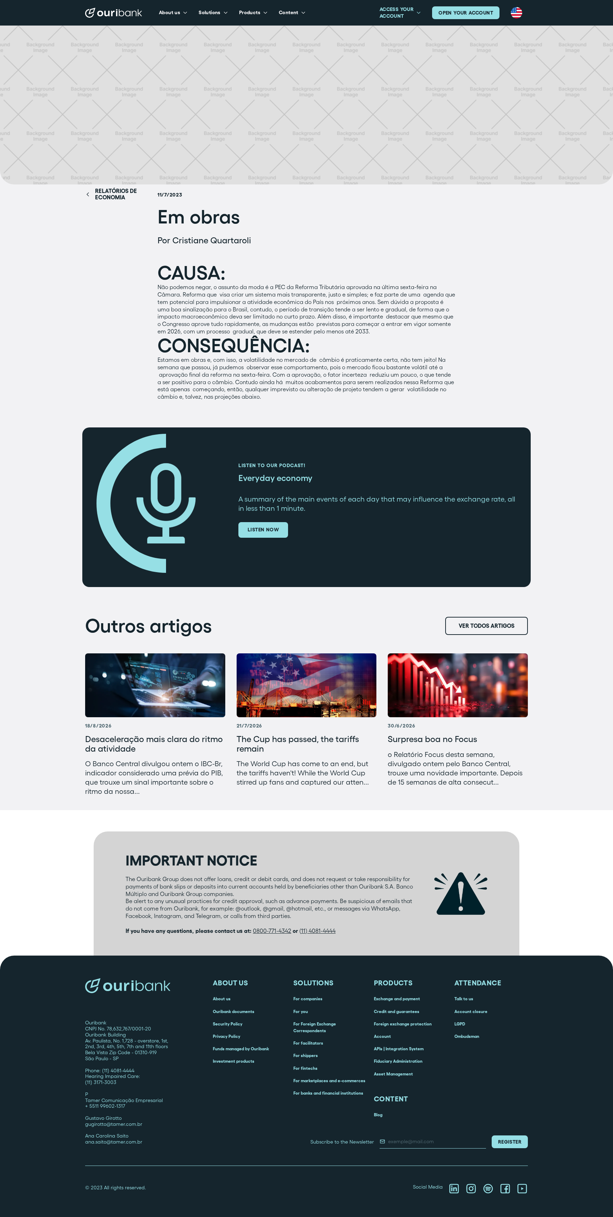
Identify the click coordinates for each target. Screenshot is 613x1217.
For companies (307, 998)
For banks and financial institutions (328, 1093)
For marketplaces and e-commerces (329, 1080)
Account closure (470, 1011)
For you (300, 1011)
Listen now (263, 529)
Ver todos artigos (486, 626)
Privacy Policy (226, 1036)
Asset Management (393, 1074)
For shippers (305, 1055)
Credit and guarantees (396, 1011)
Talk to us (463, 998)
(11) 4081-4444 (317, 931)
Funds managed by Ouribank (241, 1048)
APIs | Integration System (399, 1048)
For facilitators (308, 1043)
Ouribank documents (233, 1011)
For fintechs (305, 1068)
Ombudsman (466, 1036)
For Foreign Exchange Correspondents (314, 1027)
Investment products (233, 1061)
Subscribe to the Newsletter (342, 1141)
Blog (378, 1114)
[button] (173, 13)
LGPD (459, 1024)
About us (222, 998)
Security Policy (227, 1024)
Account (382, 1036)
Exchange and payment (397, 998)
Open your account (465, 13)
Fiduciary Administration (398, 1061)
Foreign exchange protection (403, 1024)
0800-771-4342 (272, 931)
